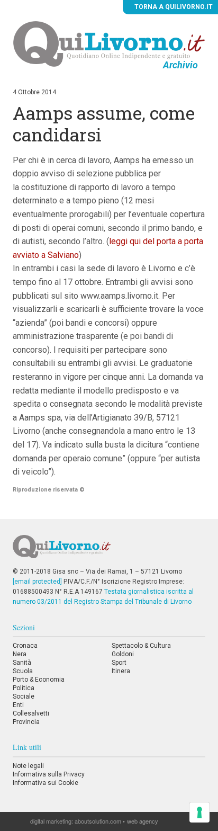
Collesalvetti (31, 713)
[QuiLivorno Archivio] (109, 43)
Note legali (28, 766)
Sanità (22, 662)
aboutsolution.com (98, 821)
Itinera (121, 671)
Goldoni (123, 654)
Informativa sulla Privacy (49, 774)
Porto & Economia (39, 679)
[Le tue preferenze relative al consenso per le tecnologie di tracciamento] (199, 812)
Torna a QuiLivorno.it (173, 7)
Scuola (23, 671)
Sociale (23, 696)
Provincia (26, 722)
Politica (23, 688)
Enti (18, 705)
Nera (19, 654)
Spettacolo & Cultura (141, 645)
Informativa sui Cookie (45, 783)
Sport (119, 662)
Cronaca (25, 645)
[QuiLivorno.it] (109, 551)
